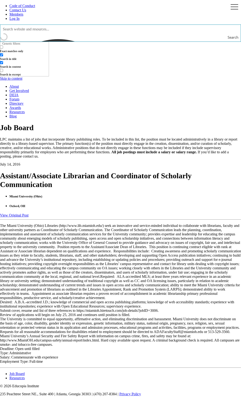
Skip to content (11, 78)
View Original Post (14, 215)
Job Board (17, 374)
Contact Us (17, 10)
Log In (14, 19)
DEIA (14, 95)
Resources (17, 112)
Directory (16, 103)
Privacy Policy (130, 394)
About (14, 86)
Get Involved (19, 91)
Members (16, 14)
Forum (14, 99)
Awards (15, 108)
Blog (13, 116)
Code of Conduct (22, 6)
